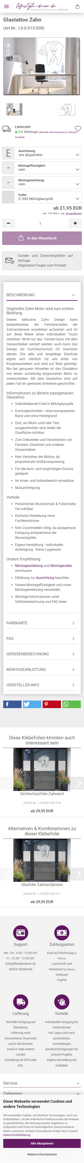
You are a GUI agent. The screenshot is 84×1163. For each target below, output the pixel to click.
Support (20, 944)
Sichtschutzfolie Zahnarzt (42, 793)
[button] (8, 223)
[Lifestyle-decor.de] (42, 6)
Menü (6, 6)
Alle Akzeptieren (42, 1143)
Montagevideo (61, 566)
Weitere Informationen (42, 1154)
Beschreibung (20, 295)
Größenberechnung (27, 654)
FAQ (10, 638)
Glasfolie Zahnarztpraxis (42, 884)
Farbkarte (16, 623)
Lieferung (20, 1013)
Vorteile (61, 1013)
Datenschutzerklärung (16, 1135)
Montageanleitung (29, 566)
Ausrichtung (45, 578)
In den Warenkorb (42, 238)
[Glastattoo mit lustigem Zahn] (42, 66)
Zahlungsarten (61, 944)
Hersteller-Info (22, 685)
